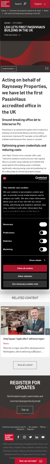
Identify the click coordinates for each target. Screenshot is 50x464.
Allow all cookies (25, 268)
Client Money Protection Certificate (14, 451)
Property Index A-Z (28, 454)
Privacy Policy (40, 454)
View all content (25, 365)
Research (20, 429)
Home (3, 11)
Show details (35, 260)
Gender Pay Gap (41, 447)
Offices (43, 427)
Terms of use (42, 444)
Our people (33, 427)
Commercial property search (14, 427)
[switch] (43, 233)
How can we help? (28, 460)
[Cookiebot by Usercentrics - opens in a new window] (35, 178)
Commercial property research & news (25, 11)
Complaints (17, 447)
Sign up (25, 410)
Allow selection (25, 276)
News (46, 11)
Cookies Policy (8, 447)
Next (47, 331)
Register (30, 429)
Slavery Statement (28, 447)
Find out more (10, 35)
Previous (2, 331)
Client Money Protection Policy (36, 451)
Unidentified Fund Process (12, 454)
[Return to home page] (5, 4)
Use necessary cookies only (25, 284)
